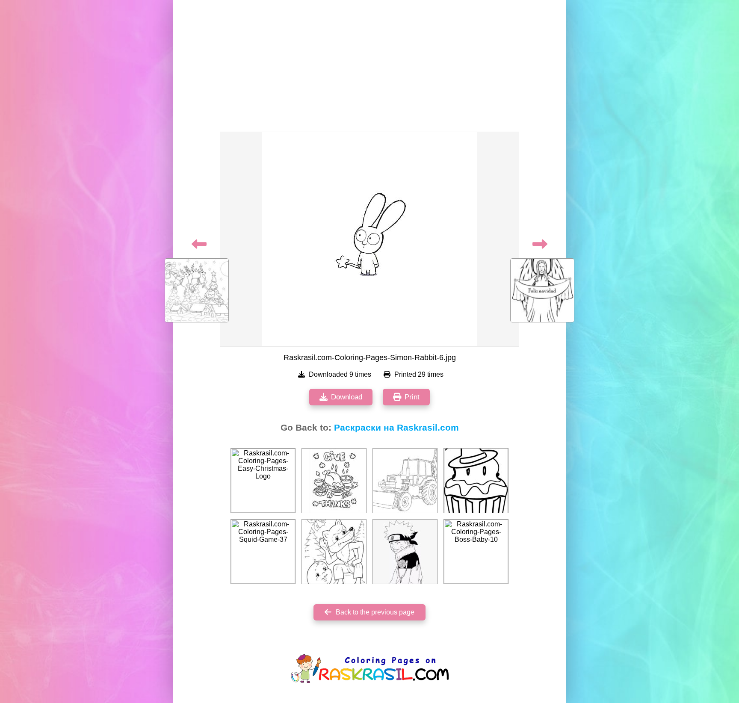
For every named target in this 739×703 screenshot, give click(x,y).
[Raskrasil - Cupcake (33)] (475, 480)
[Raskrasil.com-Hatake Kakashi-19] (404, 551)
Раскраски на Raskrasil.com (396, 427)
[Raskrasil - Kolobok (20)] (334, 551)
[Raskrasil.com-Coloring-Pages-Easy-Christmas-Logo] (263, 480)
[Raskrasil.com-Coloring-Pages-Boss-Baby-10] (475, 551)
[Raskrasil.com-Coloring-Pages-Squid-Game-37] (263, 551)
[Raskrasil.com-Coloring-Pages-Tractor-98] (404, 480)
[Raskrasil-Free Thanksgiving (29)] (334, 480)
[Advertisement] (369, 68)
